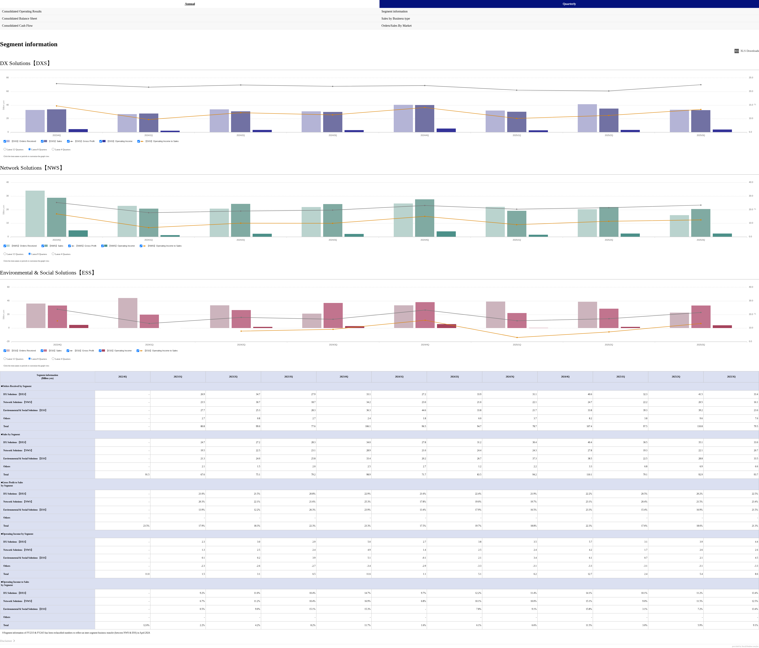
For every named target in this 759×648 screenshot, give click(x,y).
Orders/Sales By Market (396, 25)
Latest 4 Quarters (62, 149)
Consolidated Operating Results (22, 11)
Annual (190, 4)
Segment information (394, 11)
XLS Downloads (749, 50)
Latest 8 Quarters (39, 149)
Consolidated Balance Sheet (19, 18)
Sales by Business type (395, 18)
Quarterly (569, 4)
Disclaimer (6, 640)
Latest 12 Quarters (15, 149)
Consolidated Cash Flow (17, 25)
